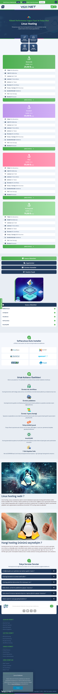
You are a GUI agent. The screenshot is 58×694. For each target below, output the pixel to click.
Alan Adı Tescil (6, 623)
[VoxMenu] (2, 6)
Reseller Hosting (7, 641)
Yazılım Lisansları (7, 665)
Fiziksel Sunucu (6, 650)
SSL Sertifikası (6, 668)
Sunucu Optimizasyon (8, 656)
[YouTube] (27, 610)
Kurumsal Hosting (7, 638)
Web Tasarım (6, 663)
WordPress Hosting (7, 643)
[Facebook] (24, 610)
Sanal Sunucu (6, 652)
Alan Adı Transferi (7, 625)
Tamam (18, 688)
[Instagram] (31, 610)
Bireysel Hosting (7, 636)
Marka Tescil (6, 670)
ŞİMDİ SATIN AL (28, 100)
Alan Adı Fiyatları (7, 627)
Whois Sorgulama (7, 629)
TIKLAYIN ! (45, 2)
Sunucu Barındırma (7, 654)
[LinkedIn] (35, 610)
